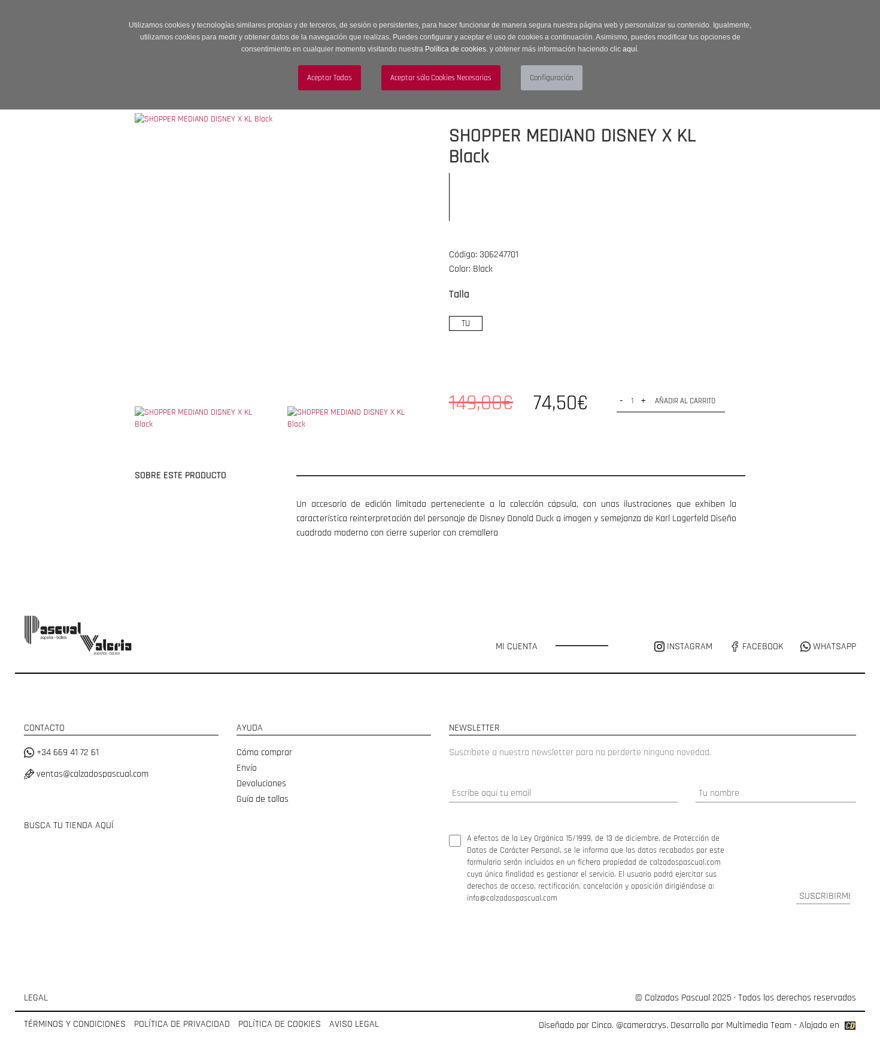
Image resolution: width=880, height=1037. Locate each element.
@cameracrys (641, 1025)
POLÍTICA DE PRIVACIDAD (182, 1024)
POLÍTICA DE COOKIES (279, 1024)
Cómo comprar (264, 752)
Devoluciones (261, 783)
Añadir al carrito (685, 401)
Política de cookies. (456, 49)
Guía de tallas (262, 799)
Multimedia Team (758, 1025)
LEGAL (36, 998)
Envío (246, 768)
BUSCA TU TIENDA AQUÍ (69, 825)
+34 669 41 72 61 (66, 752)
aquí (630, 49)
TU (466, 323)
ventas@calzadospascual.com (91, 774)
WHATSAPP (833, 646)
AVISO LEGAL (354, 1024)
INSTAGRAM (689, 646)
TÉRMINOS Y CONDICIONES (75, 1024)
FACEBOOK (761, 646)
